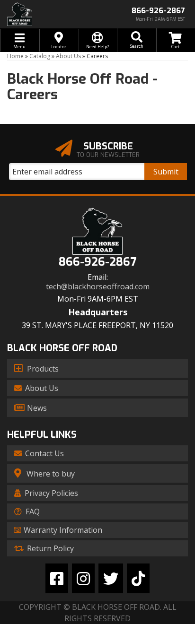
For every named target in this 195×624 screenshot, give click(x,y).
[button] (136, 40)
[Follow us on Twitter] (110, 578)
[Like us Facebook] (56, 578)
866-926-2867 (97, 262)
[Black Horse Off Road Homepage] (49, 14)
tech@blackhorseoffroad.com (98, 287)
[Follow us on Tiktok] (138, 578)
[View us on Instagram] (83, 578)
